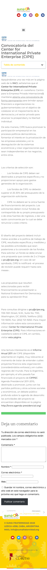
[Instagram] (37, 15)
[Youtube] (18, 15)
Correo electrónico (11, 472)
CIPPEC (33, 378)
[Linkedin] (31, 15)
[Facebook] (43, 15)
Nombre (6, 467)
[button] (24, 30)
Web (3, 481)
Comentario (8, 445)
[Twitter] (25, 15)
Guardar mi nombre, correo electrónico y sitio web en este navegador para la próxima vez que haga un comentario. (23, 491)
